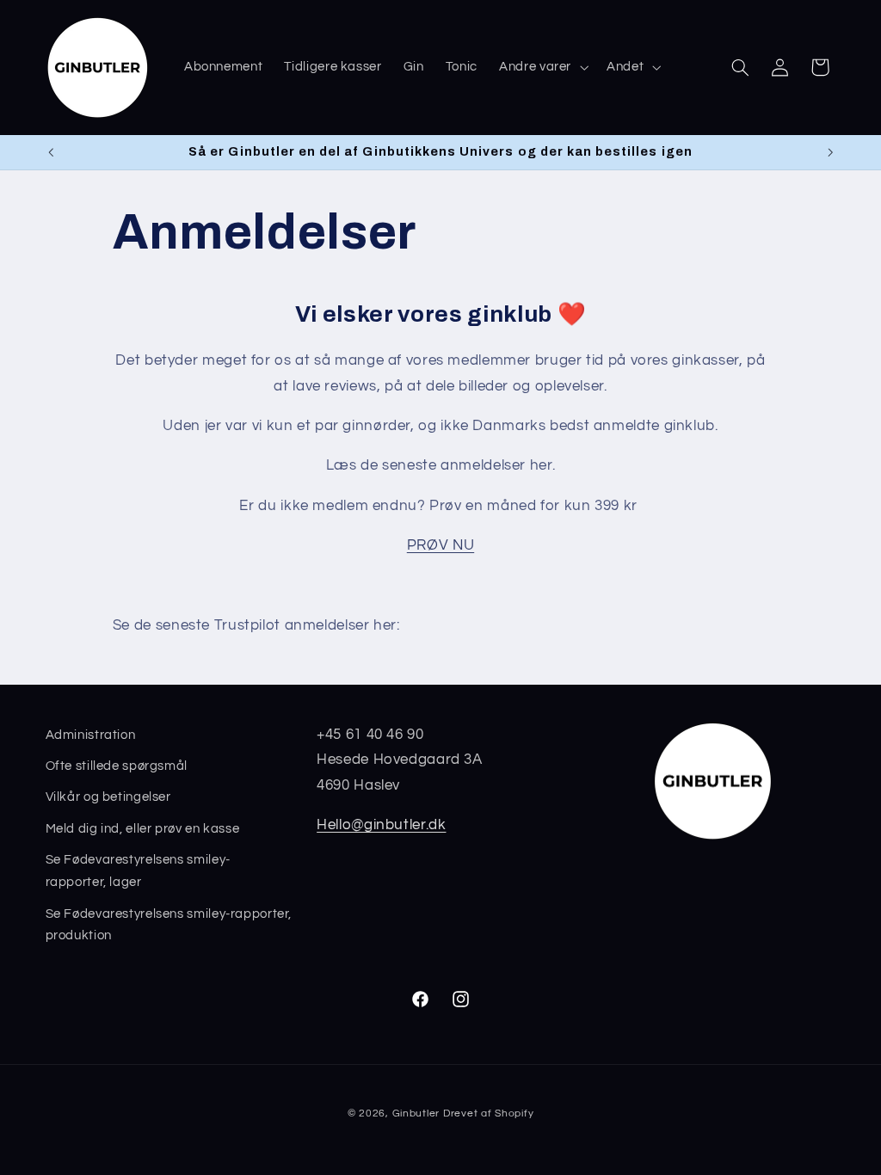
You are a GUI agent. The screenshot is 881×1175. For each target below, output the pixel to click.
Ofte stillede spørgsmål (117, 766)
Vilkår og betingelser (108, 797)
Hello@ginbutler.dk (381, 825)
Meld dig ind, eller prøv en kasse (143, 828)
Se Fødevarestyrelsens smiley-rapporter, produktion (169, 925)
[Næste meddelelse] (830, 152)
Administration (91, 735)
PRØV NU (440, 545)
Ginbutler (416, 1113)
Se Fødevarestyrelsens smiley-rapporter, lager (138, 871)
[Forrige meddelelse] (51, 152)
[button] (542, 67)
